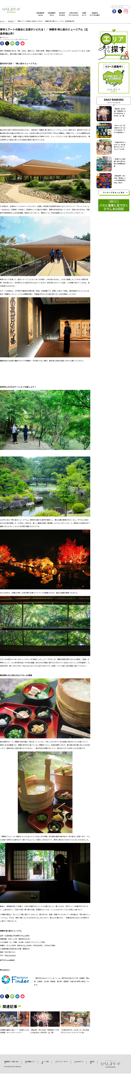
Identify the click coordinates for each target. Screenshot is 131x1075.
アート (2, 39)
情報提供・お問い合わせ (11, 1062)
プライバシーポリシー (61, 1062)
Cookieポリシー (79, 1062)
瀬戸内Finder (23, 39)
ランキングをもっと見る (114, 192)
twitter (119, 11)
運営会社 (92, 1062)
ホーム (2, 21)
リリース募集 (45, 1062)
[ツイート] (7, 43)
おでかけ (11, 21)
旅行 (17, 39)
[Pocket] (22, 43)
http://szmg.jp (10, 955)
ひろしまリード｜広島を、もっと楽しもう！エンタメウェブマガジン (11, 9)
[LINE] (12, 43)
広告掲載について (30, 1062)
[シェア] (2, 43)
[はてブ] (17, 43)
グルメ (13, 39)
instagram (126, 11)
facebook (114, 11)
